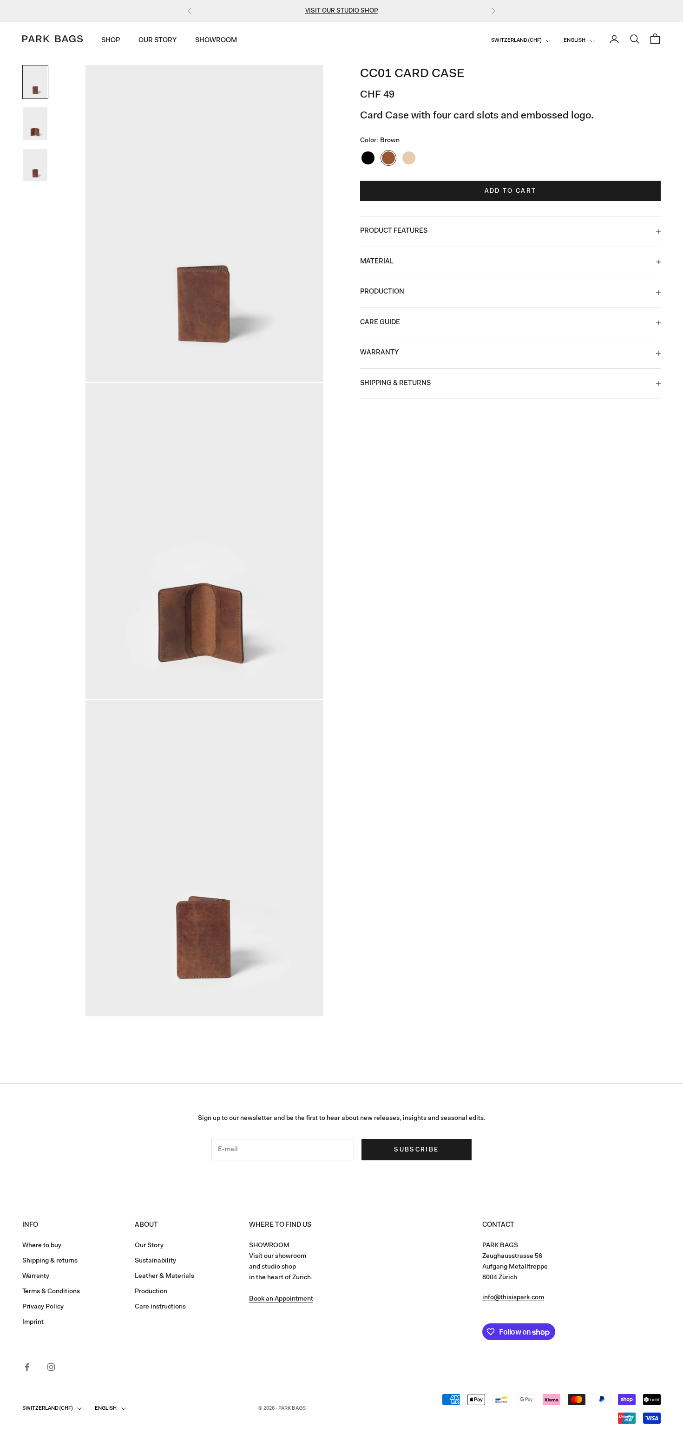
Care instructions (160, 1307)
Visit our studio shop (341, 11)
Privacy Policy (43, 1307)
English (574, 41)
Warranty (35, 1276)
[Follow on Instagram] (51, 1367)
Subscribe (416, 1150)
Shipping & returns (50, 1261)
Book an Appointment (281, 1299)
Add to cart (511, 191)
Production (151, 1292)
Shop (110, 41)
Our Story (157, 41)
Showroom (216, 41)
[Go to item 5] (35, 123)
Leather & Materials (164, 1276)
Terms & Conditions (51, 1292)
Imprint (33, 1322)
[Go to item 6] (35, 165)
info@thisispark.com (513, 1298)
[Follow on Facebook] (27, 1367)
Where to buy (41, 1246)
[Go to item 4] (35, 82)
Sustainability (155, 1261)
